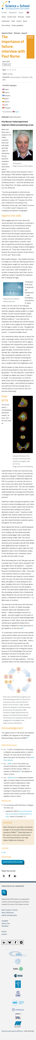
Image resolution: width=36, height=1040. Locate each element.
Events (19, 21)
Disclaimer (5, 926)
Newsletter (13, 12)
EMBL (10, 763)
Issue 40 (24, 33)
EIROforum (11, 777)
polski (6, 105)
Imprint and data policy (9, 915)
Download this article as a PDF (12, 862)
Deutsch (6, 92)
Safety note (6, 923)
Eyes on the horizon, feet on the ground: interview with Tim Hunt (19, 814)
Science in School (7, 33)
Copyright (5, 921)
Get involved (6, 25)
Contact (4, 12)
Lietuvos (7, 102)
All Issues (21, 17)
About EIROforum (8, 912)
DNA (4, 79)
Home (4, 17)
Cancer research (15, 77)
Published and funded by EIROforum (12, 1031)
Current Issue (11, 17)
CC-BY (4, 852)
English (6, 89)
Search (21, 12)
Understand (5, 21)
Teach (13, 21)
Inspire (28, 17)
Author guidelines (17, 25)
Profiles (10, 74)
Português (7, 108)
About (25, 21)
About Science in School (10, 910)
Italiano (6, 99)
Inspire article (30, 37)
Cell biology (25, 77)
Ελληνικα (7, 95)
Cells (30, 77)
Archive (4, 931)
